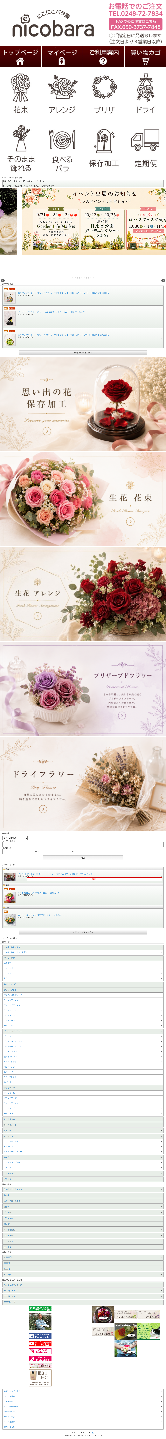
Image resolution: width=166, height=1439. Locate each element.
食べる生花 (8, 1146)
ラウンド (7, 973)
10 (93, 278)
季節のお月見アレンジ (13, 995)
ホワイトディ (9, 1235)
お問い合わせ (9, 1427)
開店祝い (7, 1224)
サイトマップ (9, 1417)
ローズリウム (9, 1119)
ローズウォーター (11, 1125)
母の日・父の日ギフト (13, 1189)
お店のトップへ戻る (12, 1391)
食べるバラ (8, 1136)
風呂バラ (7, 1131)
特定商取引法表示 (11, 1406)
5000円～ (8, 1269)
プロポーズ (8, 1212)
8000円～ (8, 1274)
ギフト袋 (7, 1179)
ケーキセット (9, 1173)
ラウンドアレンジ (11, 1010)
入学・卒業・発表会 (12, 1201)
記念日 (6, 1207)
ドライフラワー (10, 1088)
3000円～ (8, 1263)
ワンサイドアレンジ (12, 1005)
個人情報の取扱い (11, 1412)
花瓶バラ (7, 978)
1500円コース (9, 1291)
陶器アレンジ (9, 1067)
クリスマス (8, 1241)
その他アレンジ (10, 1077)
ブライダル (8, 1218)
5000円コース (9, 1302)
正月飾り (7, 1247)
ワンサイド (8, 968)
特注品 (6, 1157)
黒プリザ (7, 1082)
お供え (6, 1195)
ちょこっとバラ (10, 984)
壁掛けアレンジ (10, 1057)
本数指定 (7, 963)
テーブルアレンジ (11, 1000)
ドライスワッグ (10, 1098)
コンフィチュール (11, 1141)
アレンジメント (10, 990)
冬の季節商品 (9, 1230)
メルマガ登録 (9, 1422)
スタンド (7, 1167)
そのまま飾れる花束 (12, 947)
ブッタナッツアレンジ (13, 1041)
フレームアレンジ (11, 1052)
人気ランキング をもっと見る (83, 932)
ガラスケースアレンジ (13, 1046)
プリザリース (9, 1036)
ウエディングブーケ (12, 1162)
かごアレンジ (9, 1108)
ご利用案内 (8, 1401)
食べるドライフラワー (13, 1152)
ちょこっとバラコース (13, 1285)
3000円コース (9, 1296)
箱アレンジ (8, 1025)
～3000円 (8, 1257)
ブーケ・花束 (9, 958)
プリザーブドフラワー (13, 1031)
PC (93, 1433)
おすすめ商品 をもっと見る (83, 353)
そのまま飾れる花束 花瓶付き (16, 952)
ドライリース (9, 1093)
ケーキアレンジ (10, 1020)
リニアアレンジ (10, 1062)
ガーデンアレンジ (11, 1015)
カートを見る (9, 1396)
